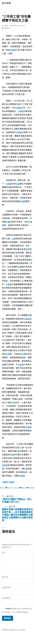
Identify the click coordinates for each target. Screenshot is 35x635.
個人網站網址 (6, 598)
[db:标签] (31, 488)
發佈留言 (7, 28)
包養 (18, 184)
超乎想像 (6, 3)
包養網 (13, 50)
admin (6, 25)
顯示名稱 (5, 577)
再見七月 (24, 488)
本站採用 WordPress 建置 (16, 630)
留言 (4, 552)
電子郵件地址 (7, 587)
